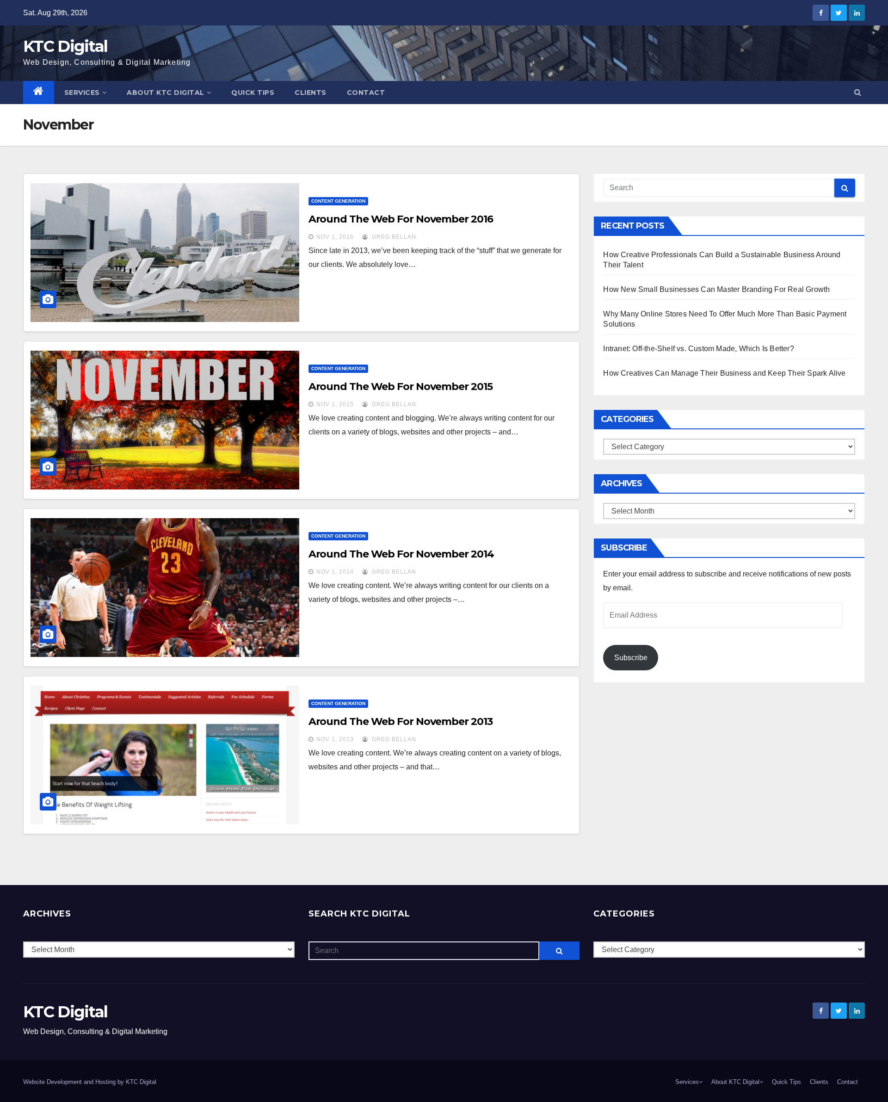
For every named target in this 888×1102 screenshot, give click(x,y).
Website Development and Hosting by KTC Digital (89, 1081)
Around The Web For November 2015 (400, 386)
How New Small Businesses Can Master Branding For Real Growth (716, 289)
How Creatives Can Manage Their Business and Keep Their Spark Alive (724, 373)
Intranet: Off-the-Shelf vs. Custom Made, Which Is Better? (698, 349)
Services (82, 92)
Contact (366, 92)
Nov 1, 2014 (335, 572)
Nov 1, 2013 (335, 739)
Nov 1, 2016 (335, 237)
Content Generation (338, 201)
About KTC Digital (165, 92)
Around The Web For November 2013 (400, 721)
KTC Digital (65, 46)
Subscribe (631, 658)
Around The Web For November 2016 (400, 219)
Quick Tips (252, 92)
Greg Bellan (393, 237)
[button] (857, 92)
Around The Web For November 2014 (401, 554)
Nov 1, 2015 (335, 404)
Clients (311, 92)
